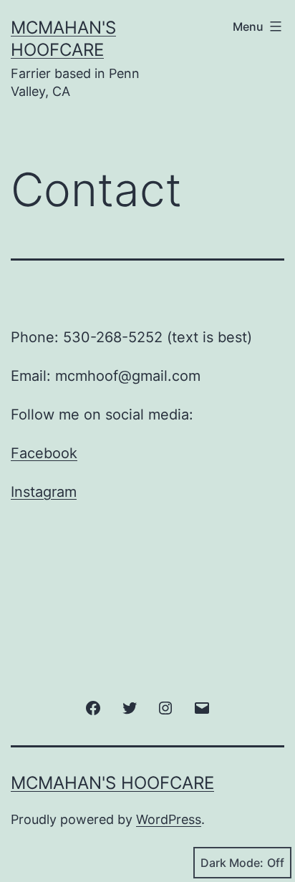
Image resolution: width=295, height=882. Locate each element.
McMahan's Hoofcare (112, 782)
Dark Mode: (231, 863)
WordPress (168, 819)
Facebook (44, 453)
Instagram (44, 491)
